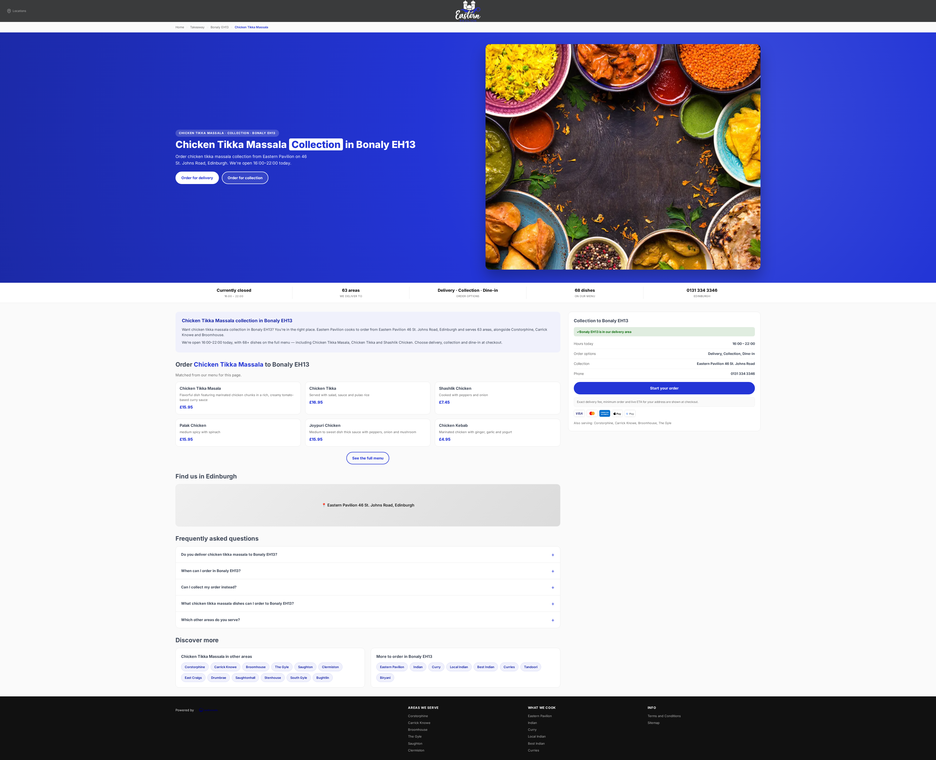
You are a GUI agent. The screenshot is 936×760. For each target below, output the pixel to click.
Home (180, 27)
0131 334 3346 (702, 290)
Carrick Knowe (225, 667)
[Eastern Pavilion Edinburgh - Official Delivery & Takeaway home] (468, 11)
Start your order (664, 388)
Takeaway (197, 27)
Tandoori (530, 667)
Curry (436, 667)
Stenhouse (272, 678)
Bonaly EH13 (220, 27)
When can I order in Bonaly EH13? (211, 570)
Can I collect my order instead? (208, 587)
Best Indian (485, 667)
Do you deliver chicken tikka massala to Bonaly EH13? (229, 554)
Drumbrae (218, 678)
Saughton (305, 667)
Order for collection (245, 177)
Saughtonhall (245, 678)
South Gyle (298, 678)
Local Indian (459, 667)
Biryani (385, 678)
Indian (418, 667)
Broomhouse (256, 667)
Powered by (185, 710)
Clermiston (330, 667)
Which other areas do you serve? (210, 619)
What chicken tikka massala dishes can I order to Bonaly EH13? (237, 603)
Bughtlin (322, 678)
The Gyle (282, 667)
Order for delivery (197, 177)
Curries (509, 667)
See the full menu (367, 458)
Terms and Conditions (664, 716)
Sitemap (654, 723)
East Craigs (193, 678)
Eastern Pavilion (392, 667)
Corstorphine (195, 667)
